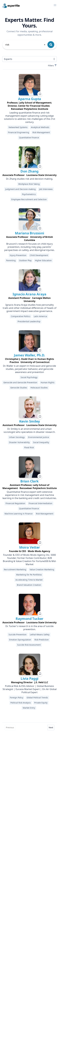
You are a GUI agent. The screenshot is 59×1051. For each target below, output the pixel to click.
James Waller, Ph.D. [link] (29, 355)
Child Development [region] (39, 255)
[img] (29, 84)
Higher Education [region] (43, 260)
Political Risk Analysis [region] (20, 702)
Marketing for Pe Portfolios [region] (29, 574)
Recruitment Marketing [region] (15, 569)
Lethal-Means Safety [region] (39, 634)
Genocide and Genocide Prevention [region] (20, 382)
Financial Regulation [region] (15, 503)
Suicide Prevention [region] (17, 634)
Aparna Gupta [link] (29, 98)
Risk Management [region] (41, 132)
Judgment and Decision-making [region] (20, 189)
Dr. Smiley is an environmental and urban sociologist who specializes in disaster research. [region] (29, 430)
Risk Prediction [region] (42, 639)
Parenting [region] (11, 260)
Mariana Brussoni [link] (29, 233)
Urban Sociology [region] (17, 437)
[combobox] (25, 44)
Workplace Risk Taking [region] (29, 184)
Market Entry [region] (29, 707)
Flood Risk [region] (29, 447)
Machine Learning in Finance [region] (19, 513)
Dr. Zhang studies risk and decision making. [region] (29, 178)
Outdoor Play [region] (25, 260)
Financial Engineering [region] (18, 132)
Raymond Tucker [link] (29, 618)
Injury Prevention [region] (18, 255)
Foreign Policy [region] (16, 697)
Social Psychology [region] (29, 377)
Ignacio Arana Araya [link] (29, 294)
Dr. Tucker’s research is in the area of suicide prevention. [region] (29, 628)
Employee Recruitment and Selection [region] (29, 199)
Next (51, 727)
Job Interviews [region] (46, 189)
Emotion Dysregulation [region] (20, 639)
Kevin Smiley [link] (29, 421)
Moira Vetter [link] (29, 547)
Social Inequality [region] (41, 442)
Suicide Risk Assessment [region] (29, 644)
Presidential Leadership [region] (29, 321)
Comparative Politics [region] (20, 316)
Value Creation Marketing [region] (42, 569)
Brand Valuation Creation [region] (29, 585)
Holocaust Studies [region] (39, 387)
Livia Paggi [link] (29, 678)
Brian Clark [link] (29, 481)
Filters (51, 65)
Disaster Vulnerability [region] (19, 442)
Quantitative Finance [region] (29, 137)
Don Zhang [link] (29, 171)
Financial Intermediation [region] (40, 503)
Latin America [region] (40, 316)
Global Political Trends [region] (37, 697)
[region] (29, 105)
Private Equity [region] (40, 702)
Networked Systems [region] (18, 127)
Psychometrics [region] (29, 194)
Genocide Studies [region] (18, 387)
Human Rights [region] (47, 382)
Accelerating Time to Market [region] (29, 579)
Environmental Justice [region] (38, 437)
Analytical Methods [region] (40, 127)
